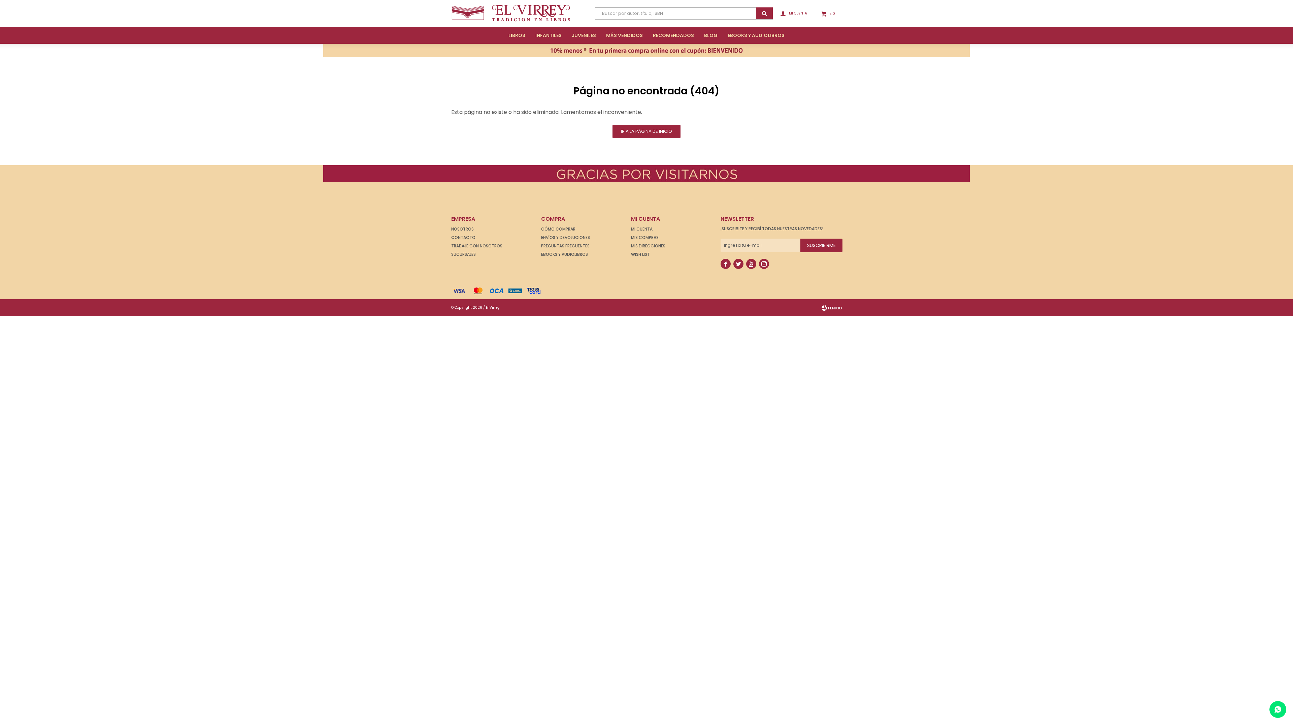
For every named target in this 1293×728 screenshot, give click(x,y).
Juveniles (584, 35)
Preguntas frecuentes (565, 246)
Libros (516, 35)
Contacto (463, 237)
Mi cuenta (642, 229)
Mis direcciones (648, 246)
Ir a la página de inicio (646, 131)
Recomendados (673, 35)
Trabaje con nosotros (476, 246)
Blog (711, 35)
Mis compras (645, 237)
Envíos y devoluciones (565, 237)
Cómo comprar (558, 229)
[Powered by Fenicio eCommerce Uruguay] (832, 308)
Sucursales (463, 254)
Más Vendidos (624, 35)
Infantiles (548, 35)
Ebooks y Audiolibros (564, 254)
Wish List (640, 254)
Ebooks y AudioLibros (756, 35)
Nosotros (462, 229)
